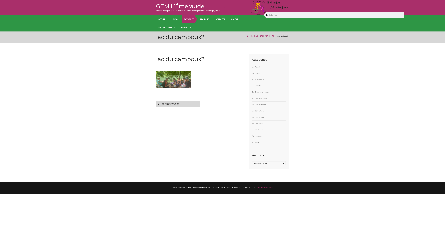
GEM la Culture (260, 111)
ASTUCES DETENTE (166, 27)
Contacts (186, 27)
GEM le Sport (259, 123)
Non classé (254, 36)
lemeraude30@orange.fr (265, 187)
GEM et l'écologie (261, 98)
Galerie (234, 19)
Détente (258, 86)
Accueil (162, 19)
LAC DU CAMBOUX (267, 36)
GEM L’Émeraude (180, 6)
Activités (220, 19)
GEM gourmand (260, 105)
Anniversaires (259, 79)
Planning (204, 19)
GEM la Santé (259, 117)
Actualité (189, 19)
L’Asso (175, 19)
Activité (257, 73)
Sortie (257, 142)
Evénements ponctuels (262, 92)
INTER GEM (259, 130)
